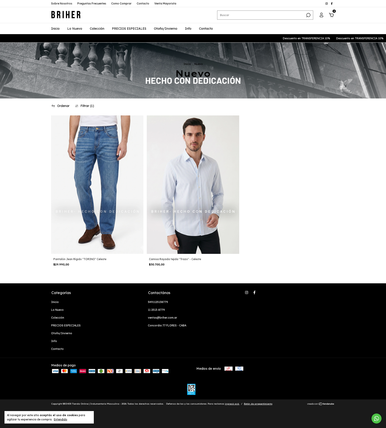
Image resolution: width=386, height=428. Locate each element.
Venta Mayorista (165, 3)
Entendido (60, 419)
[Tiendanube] (321, 404)
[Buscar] (308, 15)
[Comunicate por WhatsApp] (376, 418)
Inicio (55, 29)
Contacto (143, 3)
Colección (97, 29)
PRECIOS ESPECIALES (129, 29)
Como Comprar (121, 3)
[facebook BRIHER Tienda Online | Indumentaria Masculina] (331, 3)
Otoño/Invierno (165, 29)
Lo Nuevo (74, 29)
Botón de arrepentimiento (258, 403)
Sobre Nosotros (61, 3)
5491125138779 (158, 302)
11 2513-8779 (156, 309)
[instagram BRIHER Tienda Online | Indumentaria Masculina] (327, 3)
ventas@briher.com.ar (162, 317)
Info (188, 29)
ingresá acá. (232, 403)
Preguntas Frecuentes (91, 3)
